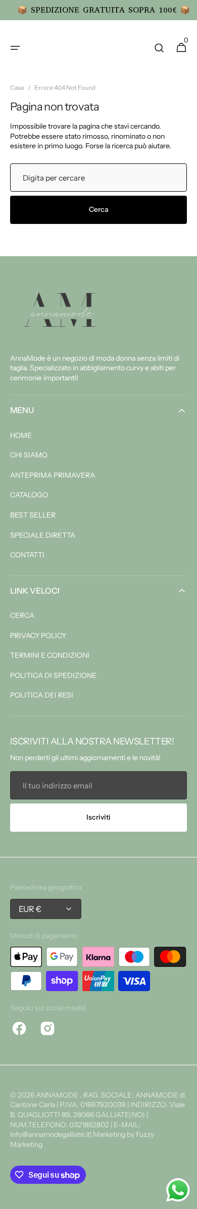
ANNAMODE (58, 1095)
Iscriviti (98, 817)
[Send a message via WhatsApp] (178, 1190)
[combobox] (98, 177)
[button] (15, 48)
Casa (17, 87)
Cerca (99, 209)
